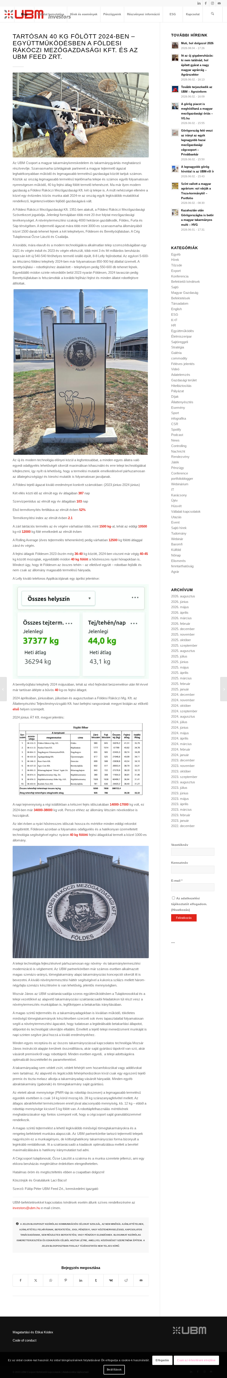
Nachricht (178, 451)
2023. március (181, 809)
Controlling (178, 446)
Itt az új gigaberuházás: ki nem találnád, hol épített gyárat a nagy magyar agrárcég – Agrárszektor (197, 65)
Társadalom (179, 303)
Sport (175, 413)
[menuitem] (24, 14)
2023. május (180, 799)
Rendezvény (180, 457)
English (176, 309)
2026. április (179, 612)
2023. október (181, 771)
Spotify (176, 429)
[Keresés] (213, 14)
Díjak (175, 396)
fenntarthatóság (182, 566)
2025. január (180, 689)
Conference (179, 473)
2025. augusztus (183, 651)
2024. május (180, 733)
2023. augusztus (183, 782)
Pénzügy (177, 468)
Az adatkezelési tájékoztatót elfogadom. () (189, 904)
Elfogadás (162, 1360)
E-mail (176, 880)
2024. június (179, 727)
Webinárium (179, 484)
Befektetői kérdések (185, 281)
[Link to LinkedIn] (199, 3)
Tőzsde (176, 265)
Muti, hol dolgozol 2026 (197, 43)
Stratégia (177, 347)
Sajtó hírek (179, 528)
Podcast (177, 435)
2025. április (179, 673)
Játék (175, 462)
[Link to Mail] (219, 3)
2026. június (179, 602)
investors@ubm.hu (26, 1208)
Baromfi (176, 544)
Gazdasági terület (184, 380)
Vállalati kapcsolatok (186, 511)
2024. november (183, 700)
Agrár (175, 571)
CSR (174, 424)
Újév (174, 500)
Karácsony (179, 495)
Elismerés (178, 561)
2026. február (180, 623)
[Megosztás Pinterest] (65, 1280)
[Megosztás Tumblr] (95, 1280)
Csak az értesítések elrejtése (196, 1360)
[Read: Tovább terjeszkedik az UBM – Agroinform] (175, 89)
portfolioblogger (182, 478)
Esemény (178, 407)
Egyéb (175, 254)
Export (176, 271)
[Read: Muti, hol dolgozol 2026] (175, 45)
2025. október (181, 640)
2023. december (183, 760)
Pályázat (177, 391)
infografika (178, 418)
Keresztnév (179, 862)
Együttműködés (182, 331)
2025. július (179, 656)
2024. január (180, 755)
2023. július (179, 787)
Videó (175, 369)
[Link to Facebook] (206, 3)
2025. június (179, 662)
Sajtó (174, 287)
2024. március (181, 744)
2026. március (181, 618)
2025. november (183, 634)
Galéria (176, 353)
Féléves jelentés (183, 364)
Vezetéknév (179, 845)
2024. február (180, 749)
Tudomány (178, 533)
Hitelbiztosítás (181, 386)
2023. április (179, 804)
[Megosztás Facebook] (20, 1280)
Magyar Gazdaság (184, 292)
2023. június (179, 793)
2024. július (179, 722)
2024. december (183, 694)
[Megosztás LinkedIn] (80, 1280)
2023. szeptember (184, 777)
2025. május (180, 667)
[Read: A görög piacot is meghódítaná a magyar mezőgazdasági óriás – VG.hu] (175, 106)
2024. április (179, 738)
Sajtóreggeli (179, 342)
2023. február (180, 815)
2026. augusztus (183, 596)
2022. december (183, 826)
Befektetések (180, 298)
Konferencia (179, 276)
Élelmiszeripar (181, 336)
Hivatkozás (180, 910)
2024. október (181, 705)
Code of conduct (24, 1340)
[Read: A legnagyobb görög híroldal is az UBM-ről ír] (175, 169)
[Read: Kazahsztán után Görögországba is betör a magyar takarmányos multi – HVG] (175, 212)
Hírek (175, 260)
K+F (174, 320)
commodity (179, 358)
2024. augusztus (183, 716)
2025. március (181, 678)
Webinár (177, 539)
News (175, 440)
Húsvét (176, 506)
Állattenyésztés (182, 402)
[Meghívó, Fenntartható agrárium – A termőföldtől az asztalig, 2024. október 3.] (223, 689)
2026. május (180, 607)
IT (172, 489)
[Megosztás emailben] (141, 1280)
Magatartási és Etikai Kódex (33, 1332)
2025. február (180, 684)
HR (173, 325)
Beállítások (114, 1369)
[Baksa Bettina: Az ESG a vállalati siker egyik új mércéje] (3, 689)
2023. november (183, 766)
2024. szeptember (184, 711)
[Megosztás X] (35, 1280)
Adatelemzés (180, 375)
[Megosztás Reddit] (126, 1280)
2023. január (180, 820)
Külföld (176, 550)
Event (175, 522)
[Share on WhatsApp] (50, 1280)
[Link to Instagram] (212, 3)
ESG (174, 314)
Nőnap (176, 555)
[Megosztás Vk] (111, 1280)
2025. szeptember (184, 645)
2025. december (183, 629)
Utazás (176, 517)
